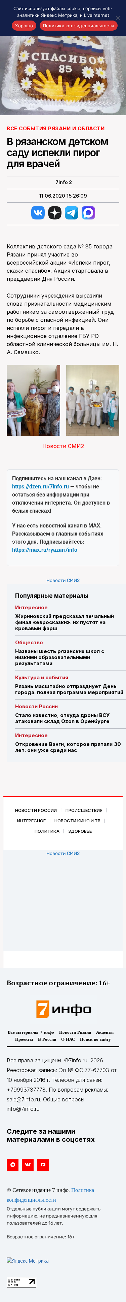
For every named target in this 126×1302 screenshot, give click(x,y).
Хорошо (24, 25)
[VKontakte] (28, 1165)
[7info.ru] (63, 1009)
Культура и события (41, 677)
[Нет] (117, 17)
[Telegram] (12, 1165)
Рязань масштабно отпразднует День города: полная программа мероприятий (69, 689)
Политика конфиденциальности (78, 25)
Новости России (36, 706)
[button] (33, 400)
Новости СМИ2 (63, 446)
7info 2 (63, 182)
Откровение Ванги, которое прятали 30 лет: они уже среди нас (68, 747)
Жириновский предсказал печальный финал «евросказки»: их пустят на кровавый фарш (64, 622)
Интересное (31, 607)
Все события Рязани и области (55, 128)
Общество (29, 642)
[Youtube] (43, 1165)
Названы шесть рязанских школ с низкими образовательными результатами (59, 657)
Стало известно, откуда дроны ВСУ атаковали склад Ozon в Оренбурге (62, 718)
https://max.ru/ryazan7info (44, 550)
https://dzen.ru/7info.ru (40, 486)
